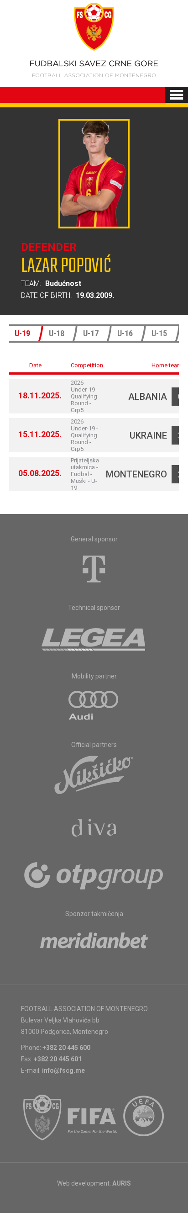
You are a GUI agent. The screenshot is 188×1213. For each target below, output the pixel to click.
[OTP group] (94, 875)
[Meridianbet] (94, 943)
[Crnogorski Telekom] (94, 569)
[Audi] (94, 706)
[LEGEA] (94, 637)
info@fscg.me (63, 1070)
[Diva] (94, 829)
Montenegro (136, 474)
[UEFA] (144, 1117)
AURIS (121, 1183)
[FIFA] (92, 1117)
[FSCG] (42, 1117)
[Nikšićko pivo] (94, 774)
